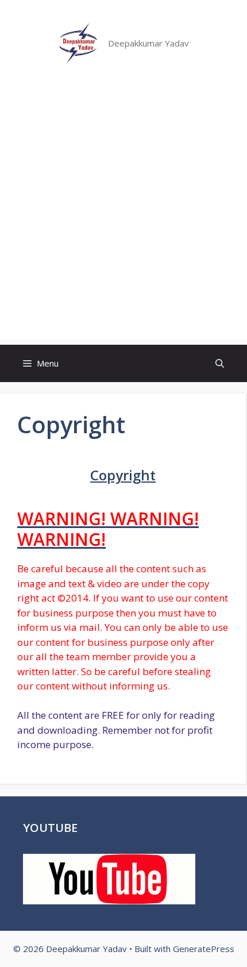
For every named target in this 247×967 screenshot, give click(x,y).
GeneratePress (203, 948)
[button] (220, 363)
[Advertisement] (123, 215)
